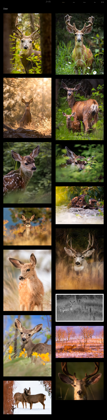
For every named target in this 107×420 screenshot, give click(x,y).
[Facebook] (101, 2)
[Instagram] (103, 2)
